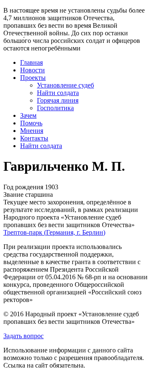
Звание (13, 194)
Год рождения (23, 187)
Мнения (31, 130)
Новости (32, 70)
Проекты (33, 77)
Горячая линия (57, 100)
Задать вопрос (23, 335)
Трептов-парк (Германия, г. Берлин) (54, 232)
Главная (31, 62)
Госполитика (55, 107)
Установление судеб (65, 85)
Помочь (31, 123)
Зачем (28, 115)
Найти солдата (58, 92)
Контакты (34, 138)
